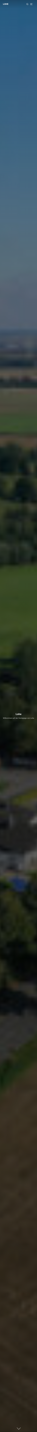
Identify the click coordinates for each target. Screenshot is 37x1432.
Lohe (5, 4)
